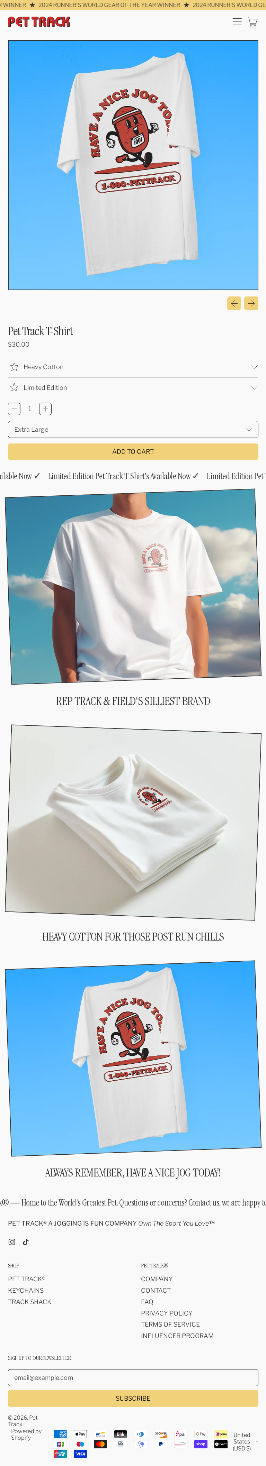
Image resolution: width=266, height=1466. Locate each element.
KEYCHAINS (26, 1290)
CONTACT (156, 1290)
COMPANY (157, 1279)
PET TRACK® (26, 1279)
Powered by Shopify (26, 1434)
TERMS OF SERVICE (170, 1324)
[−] (14, 409)
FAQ (147, 1301)
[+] (45, 409)
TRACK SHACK (29, 1301)
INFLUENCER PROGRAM (177, 1335)
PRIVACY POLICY (167, 1313)
